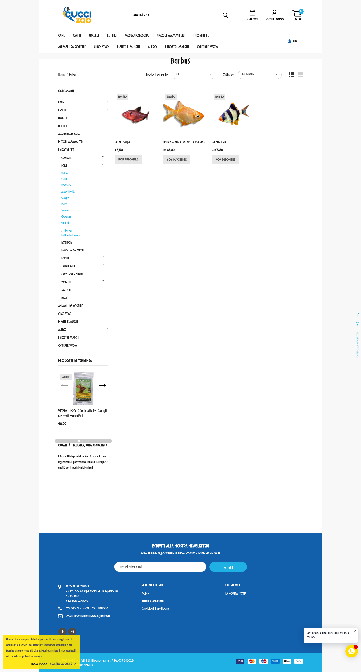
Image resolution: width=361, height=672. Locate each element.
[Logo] (77, 15)
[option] (83, 400)
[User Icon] (275, 12)
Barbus (72, 74)
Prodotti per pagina (157, 74)
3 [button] (87, 441)
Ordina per (229, 74)
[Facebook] (62, 632)
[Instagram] (72, 632)
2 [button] (83, 441)
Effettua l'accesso (275, 19)
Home (61, 74)
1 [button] (79, 441)
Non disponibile (128, 159)
